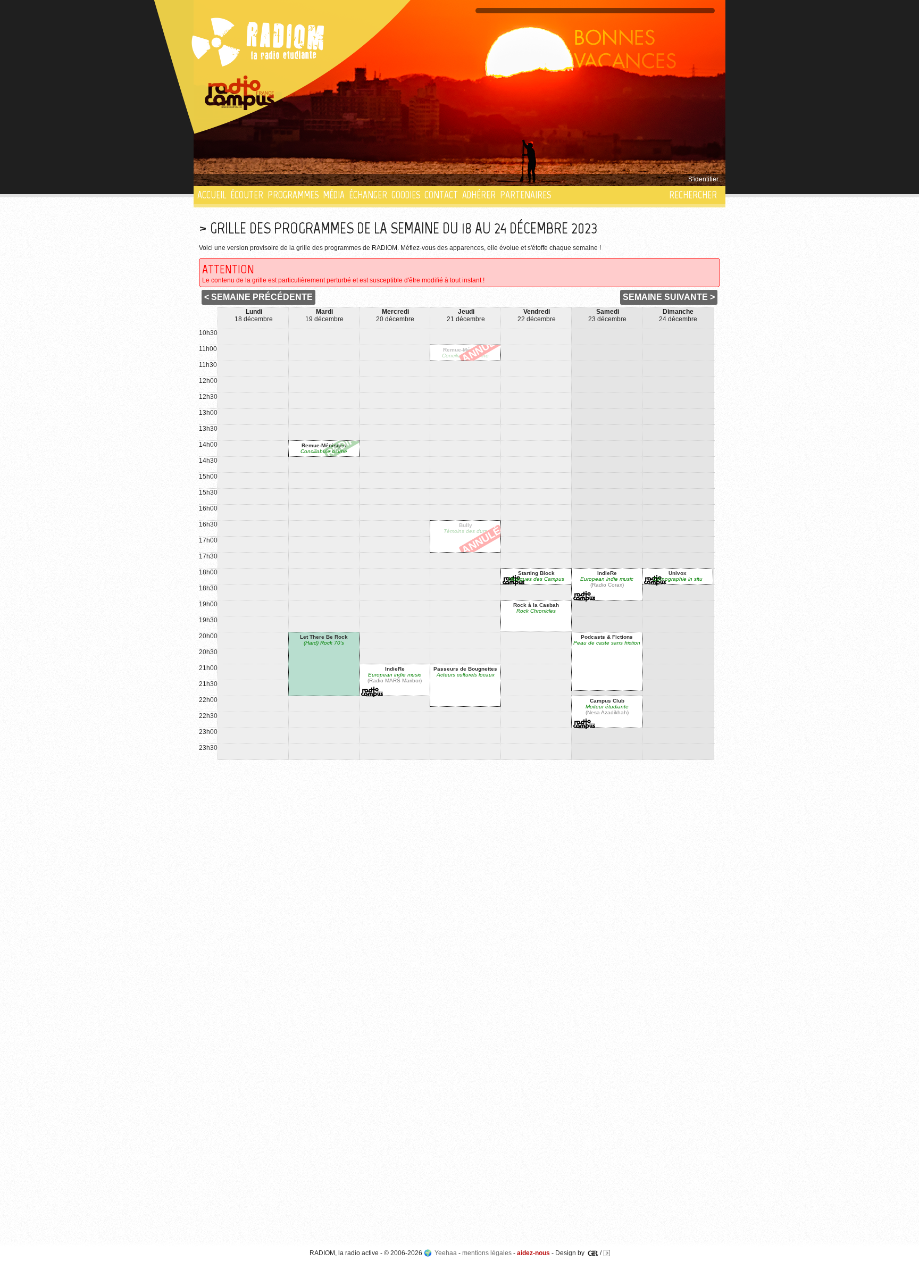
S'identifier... (705, 179)
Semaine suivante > (669, 297)
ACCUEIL (211, 195)
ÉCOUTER (246, 195)
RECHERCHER (693, 195)
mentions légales (487, 1253)
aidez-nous (533, 1253)
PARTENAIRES (525, 195)
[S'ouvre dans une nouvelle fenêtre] (240, 93)
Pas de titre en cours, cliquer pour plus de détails (268, 179)
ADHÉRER (479, 195)
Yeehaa (446, 1253)
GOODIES (405, 195)
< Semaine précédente (258, 297)
